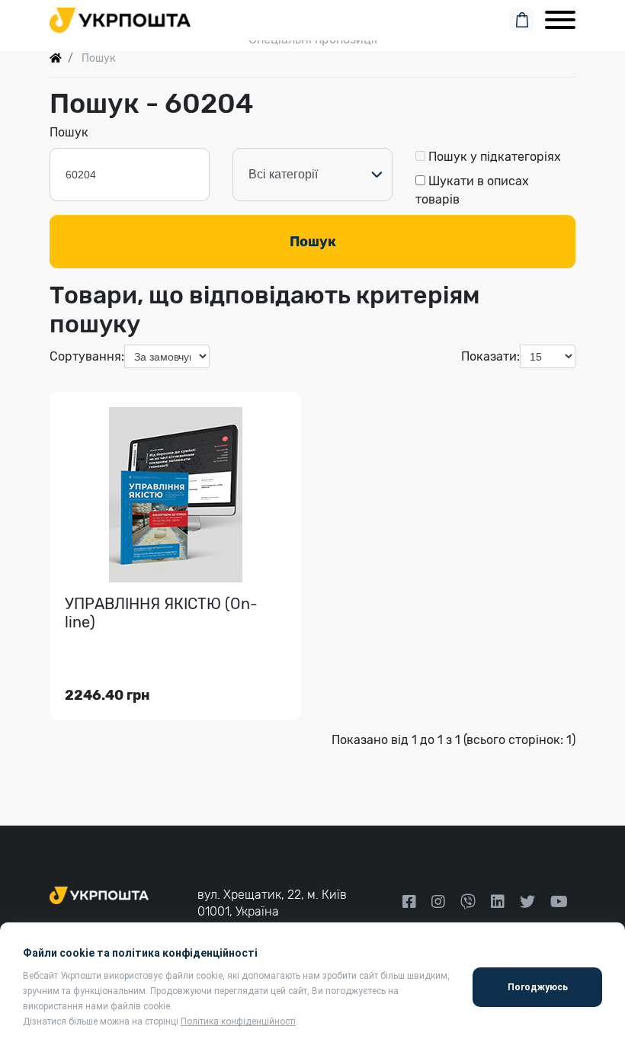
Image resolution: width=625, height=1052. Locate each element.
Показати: (490, 356)
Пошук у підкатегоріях (493, 156)
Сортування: (87, 356)
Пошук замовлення (312, 16)
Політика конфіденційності (238, 1021)
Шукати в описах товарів (472, 190)
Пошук (69, 132)
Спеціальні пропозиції (312, 39)
